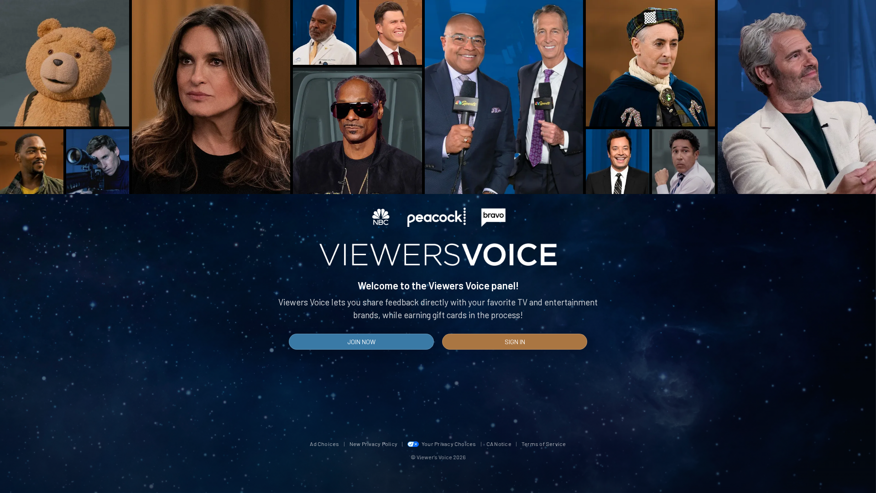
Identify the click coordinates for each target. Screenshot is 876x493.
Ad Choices (324, 444)
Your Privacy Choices (449, 444)
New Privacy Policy (373, 444)
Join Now (361, 342)
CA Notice (498, 444)
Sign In (515, 342)
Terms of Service (543, 444)
